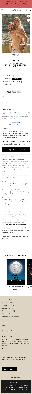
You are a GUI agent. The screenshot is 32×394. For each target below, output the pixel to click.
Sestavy (4, 328)
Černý (9, 92)
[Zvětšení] (28, 16)
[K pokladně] (30, 10)
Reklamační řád (6, 314)
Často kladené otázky (8, 305)
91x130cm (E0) (7, 84)
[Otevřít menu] (2, 10)
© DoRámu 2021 (16, 377)
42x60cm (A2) (6, 81)
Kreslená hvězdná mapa (16, 287)
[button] (16, 156)
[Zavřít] (29, 381)
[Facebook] (2, 349)
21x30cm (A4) (6, 78)
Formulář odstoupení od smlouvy (11, 316)
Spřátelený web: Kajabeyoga (10, 331)
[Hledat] (27, 10)
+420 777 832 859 (7, 302)
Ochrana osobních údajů (8, 311)
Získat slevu (9, 369)
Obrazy (4, 325)
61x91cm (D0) (16, 81)
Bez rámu (4, 92)
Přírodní (19, 92)
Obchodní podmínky (7, 308)
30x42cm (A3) (16, 78)
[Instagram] (6, 349)
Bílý (14, 92)
